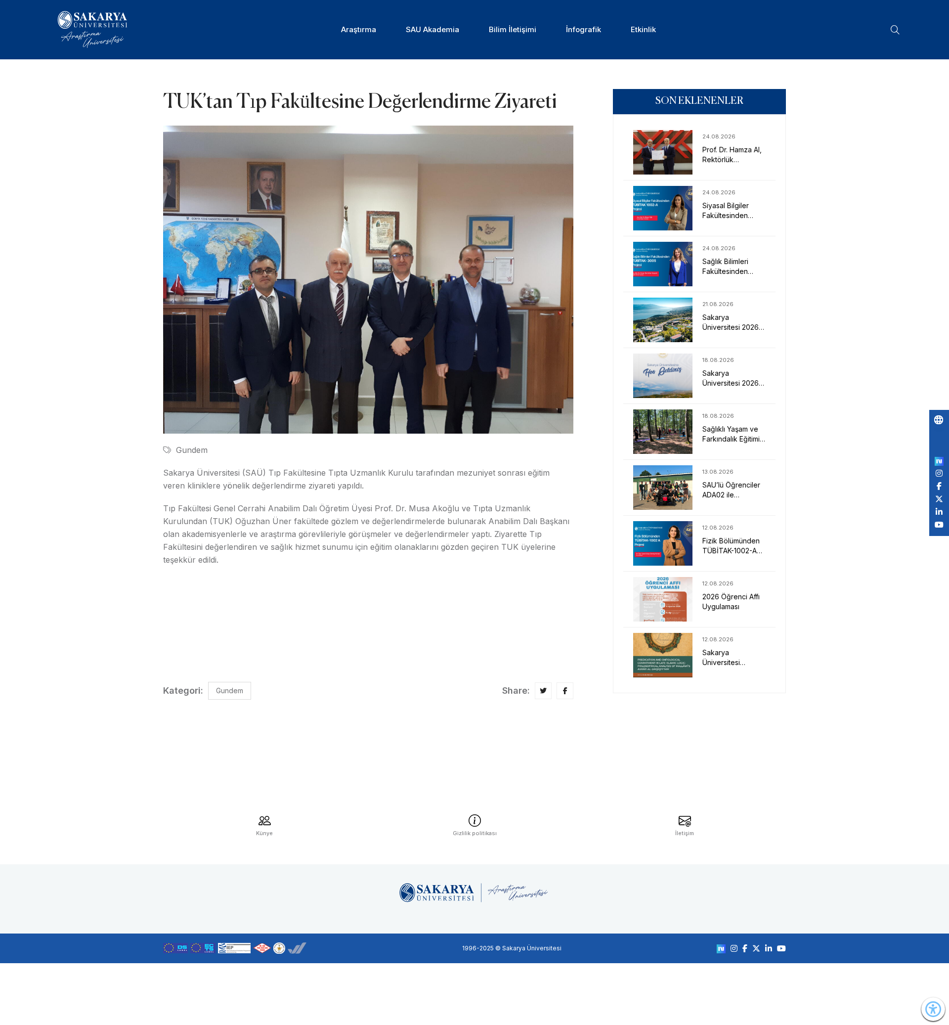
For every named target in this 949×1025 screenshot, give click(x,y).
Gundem (192, 450)
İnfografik (583, 29)
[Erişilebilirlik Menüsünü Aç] (933, 1009)
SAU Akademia (432, 29)
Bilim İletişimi (512, 29)
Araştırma (358, 29)
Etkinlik (643, 29)
